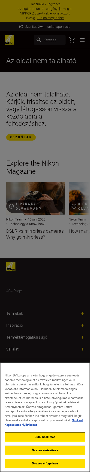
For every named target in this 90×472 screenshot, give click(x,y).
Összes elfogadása (45, 463)
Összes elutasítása (45, 450)
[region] (45, 417)
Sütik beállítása (45, 437)
